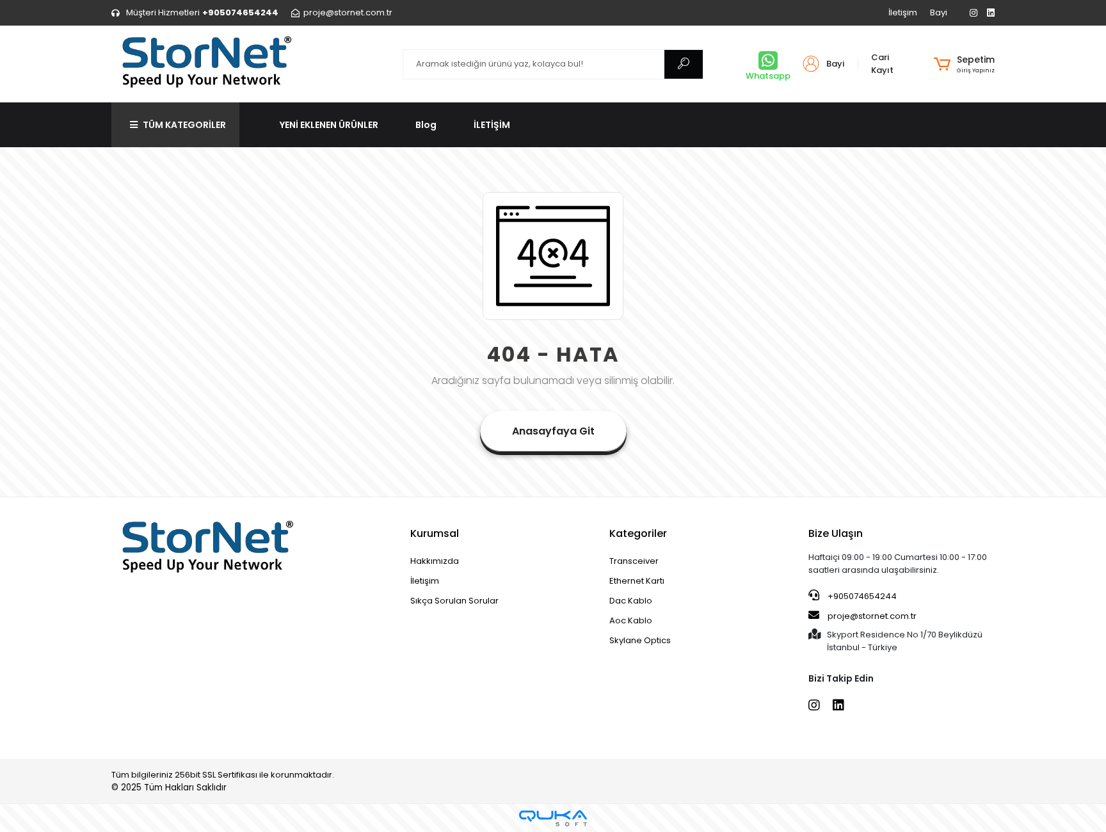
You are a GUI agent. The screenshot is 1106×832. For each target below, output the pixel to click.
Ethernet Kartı (636, 581)
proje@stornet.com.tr (871, 616)
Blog (426, 124)
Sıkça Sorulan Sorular (454, 601)
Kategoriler (638, 533)
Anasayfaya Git (553, 431)
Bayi (938, 12)
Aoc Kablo (630, 620)
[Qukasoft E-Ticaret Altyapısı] (553, 818)
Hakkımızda (434, 561)
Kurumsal (434, 533)
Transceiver (634, 561)
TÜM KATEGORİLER (184, 124)
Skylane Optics (640, 640)
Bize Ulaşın (835, 533)
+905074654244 (861, 596)
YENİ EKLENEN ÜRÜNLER (329, 124)
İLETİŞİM (492, 124)
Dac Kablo (630, 601)
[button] (964, 64)
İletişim (902, 12)
